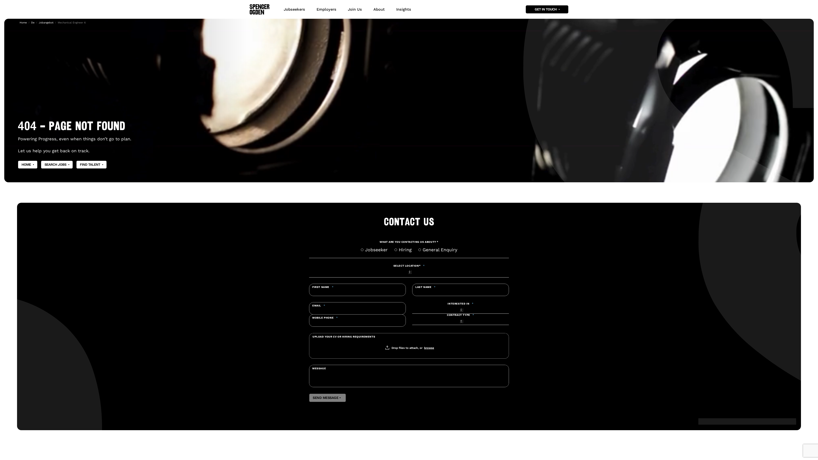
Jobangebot (46, 22)
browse (429, 347)
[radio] (362, 250)
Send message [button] (327, 398)
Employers (326, 9)
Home (23, 22)
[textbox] (357, 290)
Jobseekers (294, 9)
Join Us (355, 9)
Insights (403, 9)
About (379, 9)
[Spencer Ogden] (259, 9)
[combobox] (409, 271)
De (33, 22)
